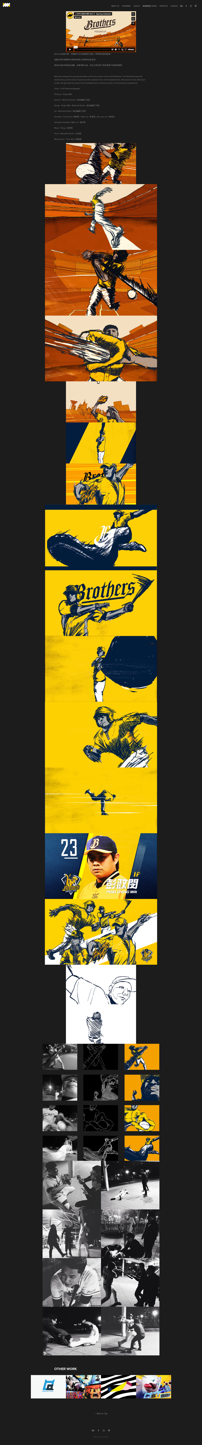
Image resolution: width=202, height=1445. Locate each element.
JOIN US (136, 6)
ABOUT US (115, 6)
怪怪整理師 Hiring (150, 6)
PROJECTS (164, 6)
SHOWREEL (126, 6)
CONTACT (174, 6)
